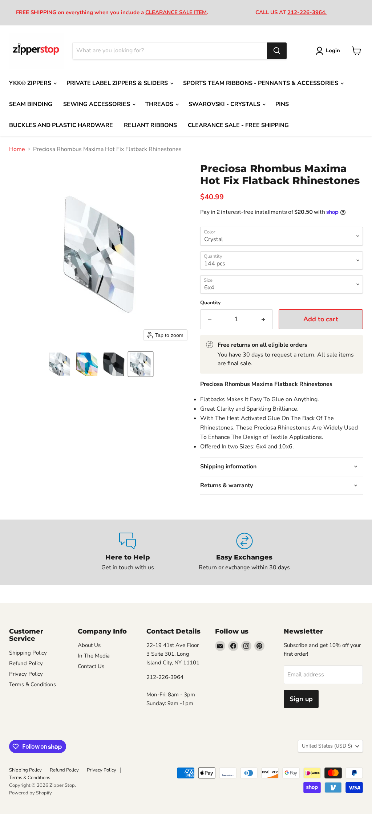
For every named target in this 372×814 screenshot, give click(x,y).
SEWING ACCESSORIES (97, 104)
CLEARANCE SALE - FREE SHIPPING (238, 125)
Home (17, 149)
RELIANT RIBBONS (150, 125)
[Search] (277, 50)
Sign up (301, 699)
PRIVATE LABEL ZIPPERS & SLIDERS (117, 83)
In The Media (94, 655)
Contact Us (91, 666)
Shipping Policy (28, 652)
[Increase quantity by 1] (263, 319)
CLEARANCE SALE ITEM (176, 12)
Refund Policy (26, 663)
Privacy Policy (26, 673)
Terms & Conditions (32, 684)
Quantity (210, 303)
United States (327, 745)
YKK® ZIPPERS (31, 83)
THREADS (160, 104)
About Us (89, 645)
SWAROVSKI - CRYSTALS (225, 104)
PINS (282, 104)
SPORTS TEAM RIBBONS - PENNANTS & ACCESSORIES (261, 83)
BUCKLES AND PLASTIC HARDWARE (61, 125)
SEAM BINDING (30, 104)
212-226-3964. (307, 12)
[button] (60, 364)
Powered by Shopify (30, 793)
